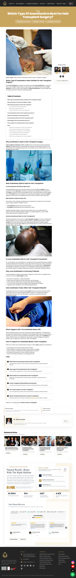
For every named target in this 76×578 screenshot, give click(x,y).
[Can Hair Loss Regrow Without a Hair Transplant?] (64, 441)
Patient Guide (50, 3)
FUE (23, 145)
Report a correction (47, 410)
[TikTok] (73, 570)
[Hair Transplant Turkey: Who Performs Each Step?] (12, 441)
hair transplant (13, 85)
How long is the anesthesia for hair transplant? (19, 129)
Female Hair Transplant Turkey (46, 564)
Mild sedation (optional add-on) (16, 108)
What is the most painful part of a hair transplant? (20, 136)
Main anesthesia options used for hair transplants (19, 104)
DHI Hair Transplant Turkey (45, 556)
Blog (64, 3)
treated (13, 194)
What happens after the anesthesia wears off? (18, 120)
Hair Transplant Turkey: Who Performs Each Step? (11, 448)
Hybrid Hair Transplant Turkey (46, 558)
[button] (10, 528)
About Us (11, 3)
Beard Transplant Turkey (63, 556)
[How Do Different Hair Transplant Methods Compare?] (47, 441)
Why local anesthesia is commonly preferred (18, 115)
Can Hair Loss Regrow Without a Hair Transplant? (62, 449)
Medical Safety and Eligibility (29, 402)
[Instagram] (73, 562)
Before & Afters (62, 560)
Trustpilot (23, 539)
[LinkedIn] (30, 565)
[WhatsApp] (73, 575)
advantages (19, 276)
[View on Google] (30, 533)
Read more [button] (33, 526)
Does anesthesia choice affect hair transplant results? (20, 118)
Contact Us (59, 3)
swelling (45, 335)
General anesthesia (34, 88)
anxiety (8, 222)
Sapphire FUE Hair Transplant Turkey (47, 554)
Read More (8, 453)
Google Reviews (13, 539)
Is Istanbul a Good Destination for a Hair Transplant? (28, 449)
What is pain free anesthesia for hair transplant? (20, 130)
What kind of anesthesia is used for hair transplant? (20, 127)
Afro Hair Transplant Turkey (45, 562)
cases (37, 345)
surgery (42, 189)
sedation (8, 88)
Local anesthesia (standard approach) (17, 106)
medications (47, 265)
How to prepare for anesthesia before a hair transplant (20, 123)
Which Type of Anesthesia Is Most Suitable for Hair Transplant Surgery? (24, 99)
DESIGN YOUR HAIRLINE (10, 487)
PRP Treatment (42, 568)
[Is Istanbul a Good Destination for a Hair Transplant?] (29, 441)
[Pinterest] (21, 568)
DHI (27, 145)
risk (23, 223)
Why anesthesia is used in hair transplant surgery (19, 102)
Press (60, 564)
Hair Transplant (20, 3)
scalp (9, 192)
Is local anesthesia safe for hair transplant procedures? (20, 113)
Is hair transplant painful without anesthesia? (19, 132)
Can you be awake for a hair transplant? (18, 134)
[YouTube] (73, 566)
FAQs (8, 125)
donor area (33, 398)
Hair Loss (42, 3)
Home (7, 77)
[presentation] (60, 76)
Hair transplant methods (13, 145)
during (48, 194)
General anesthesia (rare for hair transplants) (19, 110)
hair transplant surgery (31, 219)
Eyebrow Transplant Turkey (64, 558)
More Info (66, 421)
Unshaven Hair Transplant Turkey (46, 560)
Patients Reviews (62, 562)
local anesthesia (39, 85)
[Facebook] (21, 565)
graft (29, 291)
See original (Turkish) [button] (17, 528)
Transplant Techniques (31, 3)
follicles (8, 146)
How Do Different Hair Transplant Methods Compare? (45, 449)
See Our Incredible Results (62, 80)
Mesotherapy (42, 566)
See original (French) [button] (36, 528)
